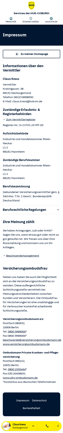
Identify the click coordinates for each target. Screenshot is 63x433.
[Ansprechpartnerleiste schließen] (58, 426)
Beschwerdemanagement (22, 255)
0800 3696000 (17, 331)
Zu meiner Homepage (34, 54)
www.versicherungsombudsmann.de (26, 344)
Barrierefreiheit (31, 408)
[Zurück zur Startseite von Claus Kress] (31, 6)
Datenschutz (39, 400)
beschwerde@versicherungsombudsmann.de (32, 340)
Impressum (22, 400)
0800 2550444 (17, 369)
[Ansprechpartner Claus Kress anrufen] (47, 426)
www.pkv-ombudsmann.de (20, 377)
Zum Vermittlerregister (21, 119)
